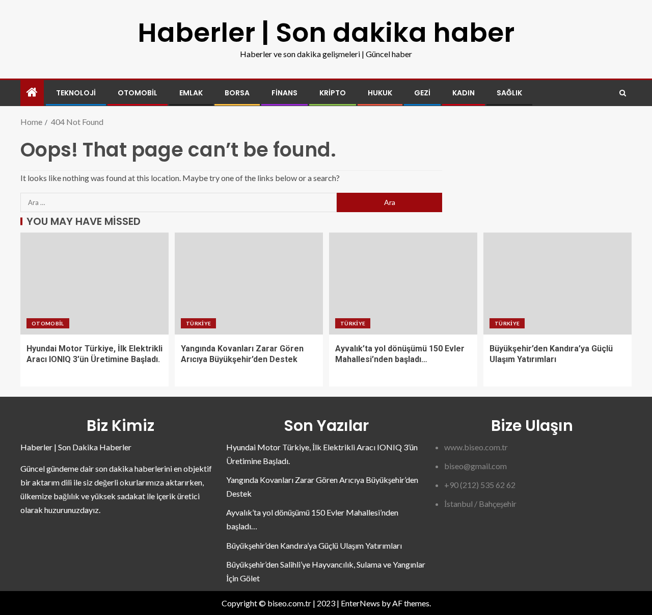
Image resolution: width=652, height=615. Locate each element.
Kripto (332, 93)
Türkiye (198, 323)
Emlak (191, 93)
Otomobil (137, 93)
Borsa (237, 93)
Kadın (463, 93)
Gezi (422, 93)
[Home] (32, 92)
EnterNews (360, 603)
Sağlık (509, 93)
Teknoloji (76, 93)
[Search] (622, 93)
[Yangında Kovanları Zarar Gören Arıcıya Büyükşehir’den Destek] (249, 284)
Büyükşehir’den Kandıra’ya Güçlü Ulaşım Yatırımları (314, 545)
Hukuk (380, 93)
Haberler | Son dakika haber (326, 32)
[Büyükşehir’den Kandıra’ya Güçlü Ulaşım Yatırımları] (557, 284)
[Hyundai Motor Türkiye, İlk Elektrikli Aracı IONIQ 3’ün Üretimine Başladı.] (94, 284)
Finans (284, 93)
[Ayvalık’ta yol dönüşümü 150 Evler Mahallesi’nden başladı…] (403, 284)
